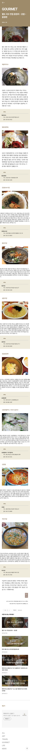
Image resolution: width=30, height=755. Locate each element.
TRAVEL (5, 739)
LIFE (3, 746)
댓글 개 (3, 706)
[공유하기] (7, 610)
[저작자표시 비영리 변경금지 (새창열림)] (20, 610)
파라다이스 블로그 (8, 713)
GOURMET (10, 9)
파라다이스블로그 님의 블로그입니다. (11, 715)
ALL (3, 733)
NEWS (4, 749)
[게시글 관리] (9, 610)
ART (3, 736)
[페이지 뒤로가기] (3, 3)
